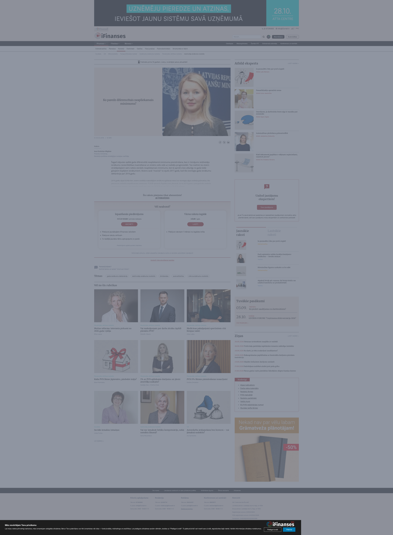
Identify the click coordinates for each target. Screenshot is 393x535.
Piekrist (289, 530)
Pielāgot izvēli (272, 530)
